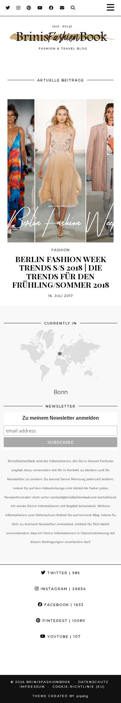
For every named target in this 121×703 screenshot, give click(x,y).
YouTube (63, 636)
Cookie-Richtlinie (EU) (79, 687)
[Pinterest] (29, 8)
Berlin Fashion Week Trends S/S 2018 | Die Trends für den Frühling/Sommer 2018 (60, 272)
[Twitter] (8, 8)
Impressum (32, 687)
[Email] (62, 8)
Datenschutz (93, 682)
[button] (112, 8)
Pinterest (63, 620)
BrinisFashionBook (48, 682)
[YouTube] (40, 8)
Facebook (63, 605)
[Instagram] (18, 8)
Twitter (63, 573)
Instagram (62, 589)
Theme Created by (60, 696)
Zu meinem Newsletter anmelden (60, 418)
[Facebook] (51, 8)
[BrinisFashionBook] (60, 38)
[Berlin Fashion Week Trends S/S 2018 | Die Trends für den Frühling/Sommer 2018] (60, 171)
